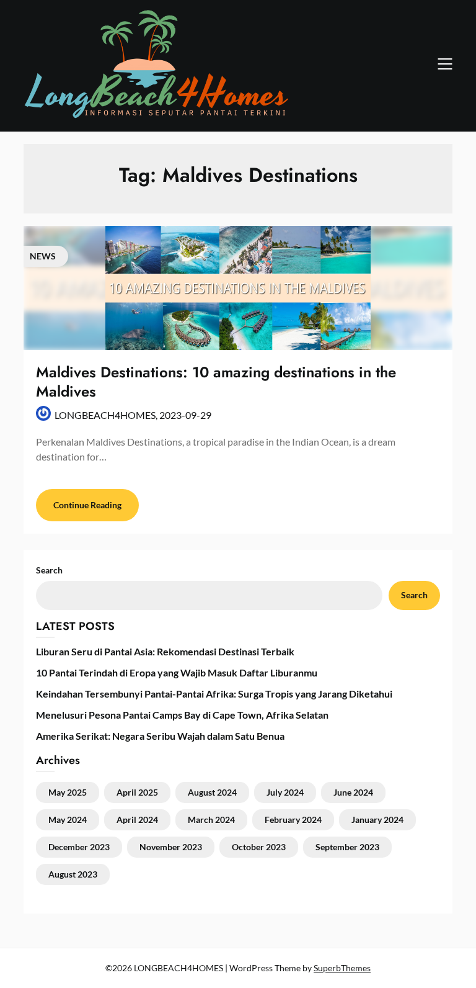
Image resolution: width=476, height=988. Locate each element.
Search (414, 595)
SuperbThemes (342, 968)
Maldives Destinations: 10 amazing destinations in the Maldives (216, 381)
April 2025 (137, 792)
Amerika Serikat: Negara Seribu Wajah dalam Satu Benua (160, 736)
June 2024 (353, 792)
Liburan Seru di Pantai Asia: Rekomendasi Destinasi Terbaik (165, 651)
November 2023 (170, 847)
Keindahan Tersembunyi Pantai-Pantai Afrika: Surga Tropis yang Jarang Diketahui (214, 693)
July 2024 (285, 792)
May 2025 (67, 792)
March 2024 (211, 819)
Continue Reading (87, 505)
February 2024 (293, 819)
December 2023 (79, 847)
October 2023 (259, 847)
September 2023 (347, 847)
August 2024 (212, 792)
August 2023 (72, 874)
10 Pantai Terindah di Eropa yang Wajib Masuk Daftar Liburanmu (176, 672)
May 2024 (67, 819)
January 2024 (377, 819)
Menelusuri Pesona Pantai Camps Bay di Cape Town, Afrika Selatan (182, 715)
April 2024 (137, 819)
